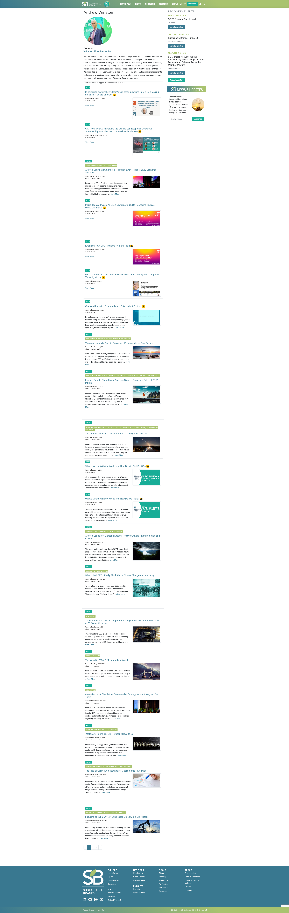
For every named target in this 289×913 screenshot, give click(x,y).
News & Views (126, 4)
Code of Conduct (114, 900)
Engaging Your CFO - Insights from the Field (107, 245)
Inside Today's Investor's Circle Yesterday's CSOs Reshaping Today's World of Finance (120, 206)
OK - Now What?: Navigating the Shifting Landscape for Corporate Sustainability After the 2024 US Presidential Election (118, 130)
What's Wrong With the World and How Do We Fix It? (112, 498)
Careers (188, 887)
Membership (150, 4)
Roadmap (163, 877)
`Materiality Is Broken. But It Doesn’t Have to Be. (109, 734)
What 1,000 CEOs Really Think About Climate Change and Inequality (119, 575)
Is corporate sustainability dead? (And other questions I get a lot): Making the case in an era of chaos (122, 93)
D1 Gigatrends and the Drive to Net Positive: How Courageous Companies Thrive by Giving (122, 275)
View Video (89, 105)
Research (163, 891)
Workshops (163, 880)
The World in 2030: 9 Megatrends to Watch (106, 660)
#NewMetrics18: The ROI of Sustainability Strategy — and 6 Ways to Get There (122, 695)
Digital (175, 4)
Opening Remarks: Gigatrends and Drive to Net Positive (113, 306)
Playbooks (163, 888)
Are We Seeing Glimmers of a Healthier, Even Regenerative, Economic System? (120, 171)
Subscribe (192, 4)
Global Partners (139, 877)
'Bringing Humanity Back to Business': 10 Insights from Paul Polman (119, 343)
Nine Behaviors (139, 893)
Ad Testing (163, 884)
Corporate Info (190, 873)
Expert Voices (113, 880)
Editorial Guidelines (192, 877)
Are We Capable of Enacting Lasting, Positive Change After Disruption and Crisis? (122, 537)
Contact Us (189, 890)
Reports (136, 889)
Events (138, 4)
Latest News (113, 873)
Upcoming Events (114, 893)
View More (115, 194)
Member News (139, 880)
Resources (164, 4)
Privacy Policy (100, 910)
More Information (176, 27)
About (183, 4)
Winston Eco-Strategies (98, 51)
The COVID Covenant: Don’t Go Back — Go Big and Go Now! (116, 433)
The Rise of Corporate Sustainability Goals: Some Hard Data (115, 771)
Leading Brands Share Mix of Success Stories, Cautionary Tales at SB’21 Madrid (121, 381)
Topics (110, 877)
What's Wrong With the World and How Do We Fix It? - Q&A (115, 466)
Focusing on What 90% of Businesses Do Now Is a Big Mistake (117, 817)
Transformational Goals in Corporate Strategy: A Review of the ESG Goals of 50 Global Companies (122, 621)
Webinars (111, 896)
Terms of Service (88, 910)
